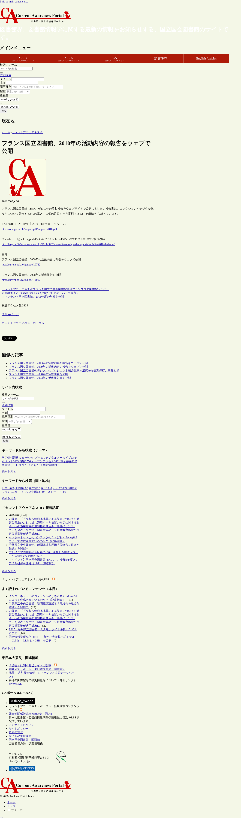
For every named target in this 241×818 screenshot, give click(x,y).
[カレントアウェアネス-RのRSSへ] (53, 579)
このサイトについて (21, 724)
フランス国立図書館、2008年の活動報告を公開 (38, 374)
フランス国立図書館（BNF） (90, 289)
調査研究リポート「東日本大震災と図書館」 (37, 669)
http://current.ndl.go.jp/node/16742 (21, 264)
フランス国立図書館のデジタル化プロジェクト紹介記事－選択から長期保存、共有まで (64, 370)
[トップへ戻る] (1, 817)
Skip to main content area (14, 1)
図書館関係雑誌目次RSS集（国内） (31, 713)
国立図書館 (51, 289)
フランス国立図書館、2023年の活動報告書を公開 (40, 377)
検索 (3, 110)
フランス (38, 289)
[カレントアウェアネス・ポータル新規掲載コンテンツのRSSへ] (21, 710)
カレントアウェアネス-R (17, 289)
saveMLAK (15, 683)
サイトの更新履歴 (20, 736)
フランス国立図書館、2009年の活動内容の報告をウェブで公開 (48, 366)
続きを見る (9, 471)
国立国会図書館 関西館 (24, 739)
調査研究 (160, 58)
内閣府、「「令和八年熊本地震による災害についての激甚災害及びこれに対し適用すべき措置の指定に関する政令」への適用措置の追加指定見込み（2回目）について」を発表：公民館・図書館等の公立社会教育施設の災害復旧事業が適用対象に (44, 526)
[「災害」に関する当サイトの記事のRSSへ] (55, 665)
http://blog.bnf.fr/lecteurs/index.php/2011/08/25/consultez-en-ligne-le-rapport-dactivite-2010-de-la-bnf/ (58, 244)
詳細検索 (5, 75)
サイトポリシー (19, 728)
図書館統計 (65, 289)
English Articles (206, 58)
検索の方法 (16, 732)
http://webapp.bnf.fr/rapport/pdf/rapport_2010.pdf (29, 229)
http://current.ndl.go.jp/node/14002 (21, 279)
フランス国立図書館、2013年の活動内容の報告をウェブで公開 (48, 363)
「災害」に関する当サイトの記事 (30, 665)
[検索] (1, 72)
